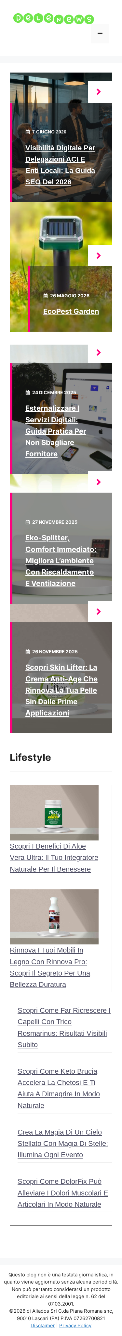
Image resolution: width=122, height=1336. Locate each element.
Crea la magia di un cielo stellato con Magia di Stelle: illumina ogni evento (63, 1143)
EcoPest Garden (71, 311)
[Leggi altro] (100, 92)
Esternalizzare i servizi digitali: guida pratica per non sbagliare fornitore (55, 431)
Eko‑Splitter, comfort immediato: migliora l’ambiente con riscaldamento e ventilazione (61, 560)
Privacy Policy (75, 1325)
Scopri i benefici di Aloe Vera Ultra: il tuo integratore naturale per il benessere (54, 857)
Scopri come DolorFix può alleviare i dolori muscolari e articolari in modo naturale (63, 1192)
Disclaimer (43, 1325)
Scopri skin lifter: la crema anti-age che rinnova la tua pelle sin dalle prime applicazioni (61, 690)
